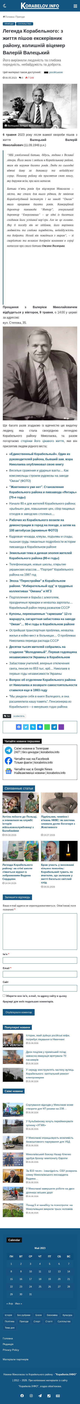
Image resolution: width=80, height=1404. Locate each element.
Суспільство (24, 24)
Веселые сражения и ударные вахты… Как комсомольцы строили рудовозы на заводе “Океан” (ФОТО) (39, 475)
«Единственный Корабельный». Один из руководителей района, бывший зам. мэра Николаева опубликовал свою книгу (41, 459)
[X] (26, 727)
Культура (67, 1315)
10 (30, 1271)
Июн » (18, 1303)
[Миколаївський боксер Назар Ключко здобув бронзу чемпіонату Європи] (13, 1159)
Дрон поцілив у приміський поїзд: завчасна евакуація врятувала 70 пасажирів (46, 1055)
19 (49, 1279)
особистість (19, 716)
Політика (9, 1321)
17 (30, 1279)
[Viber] (61, 727)
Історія (8, 1315)
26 (49, 1286)
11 (40, 1271)
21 (68, 1279)
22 (11, 1286)
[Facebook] (19, 727)
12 (49, 1271)
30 (21, 1294)
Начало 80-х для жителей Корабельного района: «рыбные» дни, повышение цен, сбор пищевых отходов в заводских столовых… (42, 508)
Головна (9, 17)
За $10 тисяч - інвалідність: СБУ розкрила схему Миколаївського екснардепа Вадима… (51, 1174)
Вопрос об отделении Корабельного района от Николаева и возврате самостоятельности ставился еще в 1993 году (43, 685)
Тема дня (10, 1327)
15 (11, 1279)
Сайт (5, 982)
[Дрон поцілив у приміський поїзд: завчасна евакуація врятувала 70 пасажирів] (13, 1057)
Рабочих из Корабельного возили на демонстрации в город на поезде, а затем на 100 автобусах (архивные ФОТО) (42, 525)
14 (68, 1271)
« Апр (10, 1303)
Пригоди (20, 17)
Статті (49, 1321)
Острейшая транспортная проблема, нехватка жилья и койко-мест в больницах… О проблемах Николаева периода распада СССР (42, 635)
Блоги (39, 1315)
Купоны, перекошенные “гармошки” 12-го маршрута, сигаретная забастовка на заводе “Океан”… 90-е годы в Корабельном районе (42, 619)
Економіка (52, 1315)
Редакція (8, 1344)
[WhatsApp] (47, 727)
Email (7, 968)
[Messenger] (40, 727)
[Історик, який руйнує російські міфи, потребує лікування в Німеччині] (13, 1040)
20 (59, 1279)
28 (68, 1286)
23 (21, 1286)
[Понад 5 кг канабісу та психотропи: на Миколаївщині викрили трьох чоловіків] (13, 1210)
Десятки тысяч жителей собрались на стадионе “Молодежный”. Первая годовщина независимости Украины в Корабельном (43, 652)
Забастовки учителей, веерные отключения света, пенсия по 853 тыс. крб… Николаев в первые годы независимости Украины (39, 668)
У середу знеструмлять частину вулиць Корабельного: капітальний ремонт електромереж (50, 1073)
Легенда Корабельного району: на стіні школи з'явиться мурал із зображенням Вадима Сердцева (17, 871)
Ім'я (6, 954)
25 (40, 1286)
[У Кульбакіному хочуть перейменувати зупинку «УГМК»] (13, 1126)
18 (40, 1279)
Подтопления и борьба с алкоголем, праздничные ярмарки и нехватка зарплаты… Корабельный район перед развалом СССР (41, 602)
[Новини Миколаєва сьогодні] (40, 6)
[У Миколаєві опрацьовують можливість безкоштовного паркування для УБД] (13, 1143)
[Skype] (33, 727)
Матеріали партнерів (15, 1359)
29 (11, 1294)
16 (21, 1279)
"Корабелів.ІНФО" (66, 1374)
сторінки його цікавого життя (42, 441)
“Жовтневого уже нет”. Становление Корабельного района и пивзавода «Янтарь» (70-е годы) (43, 492)
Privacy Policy (11, 1350)
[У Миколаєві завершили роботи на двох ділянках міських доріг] (13, 1194)
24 (30, 1286)
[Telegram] (54, 727)
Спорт (37, 1321)
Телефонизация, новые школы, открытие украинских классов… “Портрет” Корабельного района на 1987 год (41, 569)
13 (59, 1271)
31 (30, 1294)
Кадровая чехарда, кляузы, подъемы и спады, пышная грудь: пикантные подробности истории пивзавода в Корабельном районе (42, 541)
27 (59, 1286)
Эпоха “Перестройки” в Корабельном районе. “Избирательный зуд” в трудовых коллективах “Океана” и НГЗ (41, 586)
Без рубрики (23, 1315)
